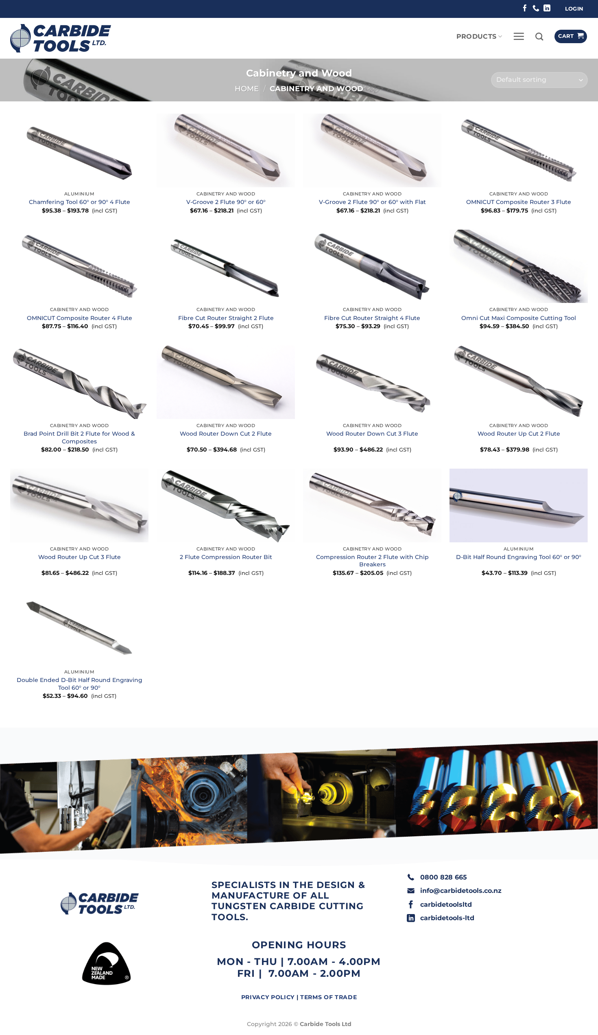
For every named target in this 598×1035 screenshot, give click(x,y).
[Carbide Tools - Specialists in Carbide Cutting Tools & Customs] (60, 38)
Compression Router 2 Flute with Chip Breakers (372, 560)
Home (247, 88)
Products (476, 36)
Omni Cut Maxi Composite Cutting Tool (518, 318)
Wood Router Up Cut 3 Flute (79, 557)
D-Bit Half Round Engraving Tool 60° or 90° (518, 557)
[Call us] (536, 9)
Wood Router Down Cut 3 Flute (372, 433)
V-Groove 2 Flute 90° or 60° (226, 202)
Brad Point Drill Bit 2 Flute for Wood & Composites (79, 437)
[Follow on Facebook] (525, 9)
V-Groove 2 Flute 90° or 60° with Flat (372, 202)
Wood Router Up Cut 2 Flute (519, 433)
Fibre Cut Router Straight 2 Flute (226, 318)
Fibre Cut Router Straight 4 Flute (372, 318)
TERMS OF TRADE (328, 997)
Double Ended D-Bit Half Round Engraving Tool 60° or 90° (79, 683)
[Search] (539, 36)
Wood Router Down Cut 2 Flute (226, 433)
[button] (574, 9)
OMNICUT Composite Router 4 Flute (79, 318)
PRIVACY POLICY (268, 997)
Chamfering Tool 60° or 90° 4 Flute (79, 202)
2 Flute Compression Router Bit (226, 557)
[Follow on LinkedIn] (546, 9)
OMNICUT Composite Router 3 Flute (518, 202)
